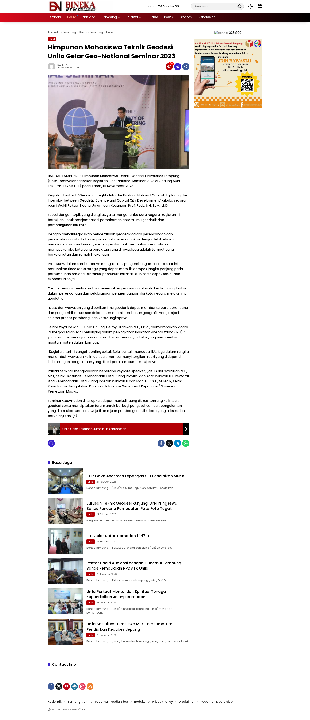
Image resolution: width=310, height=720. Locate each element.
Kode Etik (55, 702)
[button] (239, 6)
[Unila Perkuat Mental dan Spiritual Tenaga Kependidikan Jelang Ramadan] (65, 601)
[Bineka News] (80, 6)
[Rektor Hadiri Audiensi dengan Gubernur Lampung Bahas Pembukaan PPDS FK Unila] (65, 571)
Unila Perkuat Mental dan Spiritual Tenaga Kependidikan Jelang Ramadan (126, 594)
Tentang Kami (78, 702)
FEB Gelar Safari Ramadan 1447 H (117, 535)
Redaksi (140, 702)
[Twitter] (169, 443)
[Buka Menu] (259, 6)
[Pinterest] (66, 686)
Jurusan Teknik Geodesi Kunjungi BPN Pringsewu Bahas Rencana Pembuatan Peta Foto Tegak (131, 505)
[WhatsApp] (185, 443)
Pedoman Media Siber (111, 702)
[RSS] (90, 686)
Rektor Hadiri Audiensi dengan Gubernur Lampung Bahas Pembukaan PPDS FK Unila (133, 565)
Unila (52, 39)
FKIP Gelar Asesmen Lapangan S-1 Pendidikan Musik (135, 476)
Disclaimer (187, 702)
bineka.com (64, 65)
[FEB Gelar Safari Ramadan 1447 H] (65, 541)
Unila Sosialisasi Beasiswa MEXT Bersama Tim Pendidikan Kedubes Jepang (129, 626)
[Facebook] (161, 443)
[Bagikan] (185, 66)
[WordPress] (74, 686)
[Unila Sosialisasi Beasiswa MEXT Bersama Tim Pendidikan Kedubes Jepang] (65, 631)
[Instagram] (82, 686)
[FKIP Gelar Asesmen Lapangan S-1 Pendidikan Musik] (65, 481)
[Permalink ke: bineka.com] (52, 66)
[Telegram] (177, 443)
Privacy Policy (162, 702)
